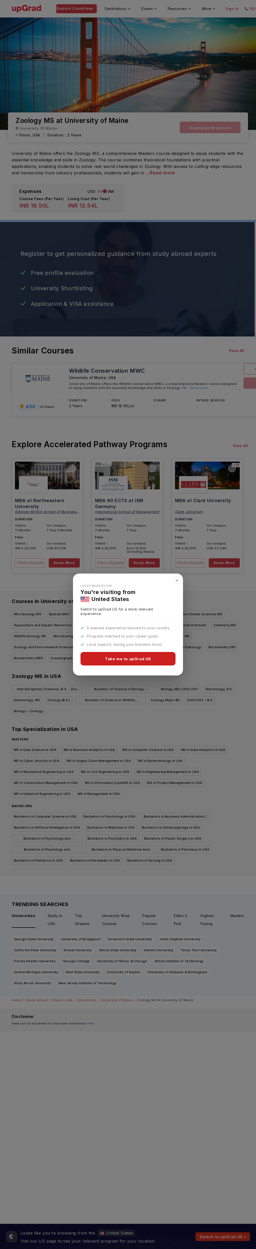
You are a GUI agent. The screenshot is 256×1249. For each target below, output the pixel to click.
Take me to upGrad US (128, 658)
